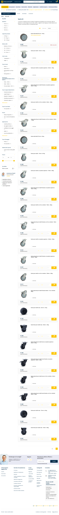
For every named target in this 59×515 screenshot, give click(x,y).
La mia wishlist (31, 478)
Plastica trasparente (8, 114)
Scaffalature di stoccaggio (9, 129)
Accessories (31, 13)
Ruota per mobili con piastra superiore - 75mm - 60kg (42, 170)
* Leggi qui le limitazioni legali (42, 463)
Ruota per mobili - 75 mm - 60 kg (38, 153)
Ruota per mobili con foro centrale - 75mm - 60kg (41, 204)
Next (57, 449)
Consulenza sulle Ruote (18, 481)
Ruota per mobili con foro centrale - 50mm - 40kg (41, 102)
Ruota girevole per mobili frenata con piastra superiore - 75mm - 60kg (43, 188)
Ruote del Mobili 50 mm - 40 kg (37, 33)
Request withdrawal (31, 476)
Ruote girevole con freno (8, 71)
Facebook (28, 460)
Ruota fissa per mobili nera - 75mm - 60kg (40, 427)
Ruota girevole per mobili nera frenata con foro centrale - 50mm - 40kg (43, 394)
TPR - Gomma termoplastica (9, 117)
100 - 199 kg (7, 40)
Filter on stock (5, 168)
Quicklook (39, 45)
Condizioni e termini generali (41, 511)
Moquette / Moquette (9, 96)
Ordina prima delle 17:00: (30, 9)
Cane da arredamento (8, 133)
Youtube (31, 460)
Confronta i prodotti (31, 481)
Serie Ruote (24, 13)
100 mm (6, 29)
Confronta (34, 40)
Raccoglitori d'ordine (8, 126)
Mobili (6, 131)
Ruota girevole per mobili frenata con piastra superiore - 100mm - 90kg (43, 257)
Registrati (30, 471)
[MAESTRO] (55, 505)
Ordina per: (44, 28)
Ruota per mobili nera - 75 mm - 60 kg (39, 410)
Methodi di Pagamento (18, 479)
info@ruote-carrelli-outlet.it (52, 476)
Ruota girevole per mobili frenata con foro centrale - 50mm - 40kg (43, 120)
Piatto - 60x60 (7, 83)
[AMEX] (50, 505)
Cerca (43, 2)
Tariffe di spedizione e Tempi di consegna (19, 477)
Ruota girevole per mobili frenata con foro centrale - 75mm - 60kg (43, 222)
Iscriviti (54, 461)
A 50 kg (6, 36)
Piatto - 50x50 (7, 81)
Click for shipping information (36, 35)
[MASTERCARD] (39, 505)
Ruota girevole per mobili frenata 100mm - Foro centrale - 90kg (43, 291)
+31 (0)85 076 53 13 (52, 470)
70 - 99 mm (7, 52)
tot (8, 157)
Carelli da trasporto (43, 6)
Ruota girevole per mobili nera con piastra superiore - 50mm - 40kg (42, 342)
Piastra (6, 141)
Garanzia (15, 474)
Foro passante (7, 108)
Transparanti (7, 58)
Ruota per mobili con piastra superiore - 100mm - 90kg (42, 239)
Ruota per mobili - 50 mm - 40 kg (38, 50)
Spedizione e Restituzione (18, 472)
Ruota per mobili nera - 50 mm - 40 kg (39, 307)
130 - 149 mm (7, 48)
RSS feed (49, 511)
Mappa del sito (55, 511)
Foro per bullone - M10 (9, 86)
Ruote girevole (7, 73)
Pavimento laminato (8, 92)
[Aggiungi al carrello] (54, 62)
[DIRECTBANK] (46, 505)
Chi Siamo (15, 470)
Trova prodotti (5, 6)
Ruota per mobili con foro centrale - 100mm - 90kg (42, 273)
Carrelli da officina (8, 124)
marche (18, 13)
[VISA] (34, 505)
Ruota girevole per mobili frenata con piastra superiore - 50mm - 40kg (43, 85)
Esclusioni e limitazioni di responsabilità (18, 486)
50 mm (6, 23)
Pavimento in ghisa (8, 100)
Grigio (6, 60)
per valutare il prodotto (9, 9)
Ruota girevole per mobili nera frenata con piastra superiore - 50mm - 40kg (41, 360)
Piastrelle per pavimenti (9, 98)
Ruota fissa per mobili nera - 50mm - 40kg (40, 324)
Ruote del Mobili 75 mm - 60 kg (37, 136)
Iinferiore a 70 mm (8, 46)
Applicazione (35, 6)
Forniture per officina (53, 6)
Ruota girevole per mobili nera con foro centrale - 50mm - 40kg (43, 377)
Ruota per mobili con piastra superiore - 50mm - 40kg (42, 67)
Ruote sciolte (24, 6)
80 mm (6, 27)
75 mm (6, 25)
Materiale (30, 6)
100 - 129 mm (7, 50)
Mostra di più (4, 102)
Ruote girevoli (12, 6)
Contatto (8, 175)
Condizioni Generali (17, 483)
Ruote (5, 66)
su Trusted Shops (51, 9)
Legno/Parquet (7, 94)
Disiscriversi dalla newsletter (19, 490)
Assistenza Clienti (17, 1)
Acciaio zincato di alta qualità (9, 150)
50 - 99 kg (6, 38)
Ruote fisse (18, 6)
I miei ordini (31, 473)
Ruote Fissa (7, 68)
